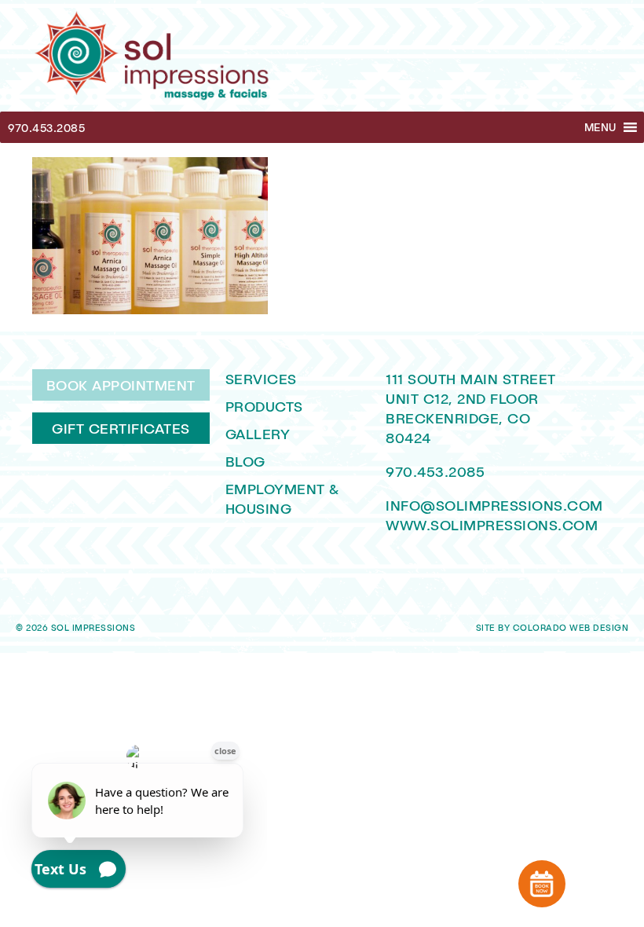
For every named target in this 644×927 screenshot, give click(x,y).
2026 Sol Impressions (80, 627)
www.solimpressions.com (492, 524)
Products (264, 406)
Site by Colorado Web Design (552, 627)
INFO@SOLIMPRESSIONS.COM (494, 505)
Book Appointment (121, 385)
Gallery (258, 433)
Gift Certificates (121, 428)
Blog (245, 461)
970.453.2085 (46, 127)
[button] (600, 127)
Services (261, 378)
